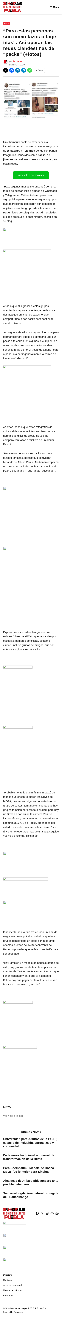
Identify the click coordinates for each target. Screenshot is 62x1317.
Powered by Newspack (13, 1312)
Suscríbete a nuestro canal (31, 175)
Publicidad (8, 1295)
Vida (6, 24)
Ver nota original (13, 1115)
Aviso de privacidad (12, 1285)
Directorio (7, 1275)
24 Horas (17, 61)
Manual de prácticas (12, 1290)
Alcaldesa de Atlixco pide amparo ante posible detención (30, 1182)
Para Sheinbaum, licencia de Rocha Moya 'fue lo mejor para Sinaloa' (28, 1169)
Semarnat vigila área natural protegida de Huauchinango (30, 1195)
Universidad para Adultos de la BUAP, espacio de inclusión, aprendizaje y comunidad (30, 1142)
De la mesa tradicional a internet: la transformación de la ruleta (28, 1157)
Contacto (7, 1280)
